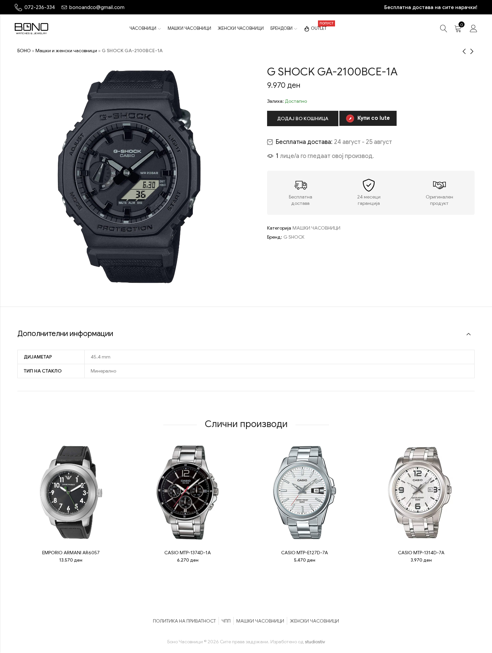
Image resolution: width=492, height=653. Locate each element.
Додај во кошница (302, 118)
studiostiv (315, 642)
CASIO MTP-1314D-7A (421, 553)
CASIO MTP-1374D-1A (187, 553)
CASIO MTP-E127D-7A (304, 553)
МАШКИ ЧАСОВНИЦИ (316, 228)
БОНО (24, 51)
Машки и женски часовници (66, 51)
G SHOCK (293, 237)
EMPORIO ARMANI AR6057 (71, 553)
